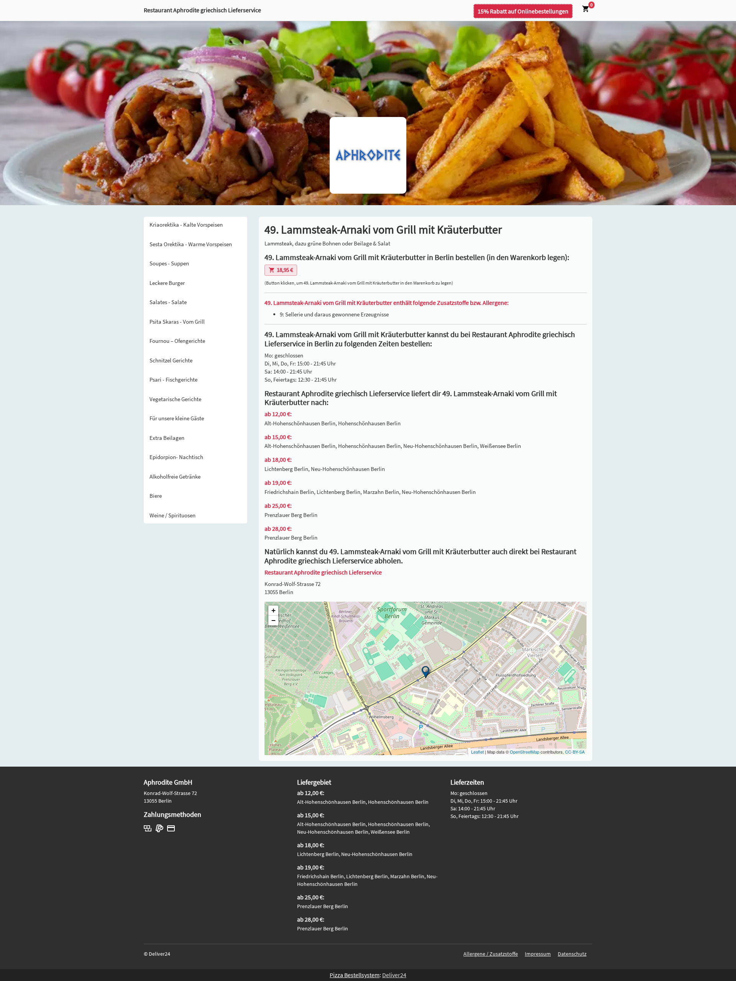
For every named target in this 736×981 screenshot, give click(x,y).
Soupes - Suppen (169, 263)
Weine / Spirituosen (173, 515)
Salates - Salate (168, 302)
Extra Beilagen (167, 437)
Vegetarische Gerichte (175, 399)
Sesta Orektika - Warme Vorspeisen (191, 244)
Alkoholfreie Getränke (175, 476)
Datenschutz (572, 953)
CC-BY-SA (575, 752)
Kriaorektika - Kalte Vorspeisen (186, 224)
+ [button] (273, 610)
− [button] (273, 620)
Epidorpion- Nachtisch (176, 457)
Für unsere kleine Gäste (177, 418)
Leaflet (477, 752)
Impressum (538, 953)
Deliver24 (394, 975)
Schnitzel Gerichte (171, 360)
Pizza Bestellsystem (355, 975)
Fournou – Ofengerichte (177, 340)
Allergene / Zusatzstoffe (490, 953)
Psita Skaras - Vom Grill (177, 321)
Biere (156, 495)
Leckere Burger (167, 282)
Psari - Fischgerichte (173, 379)
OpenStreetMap (524, 752)
